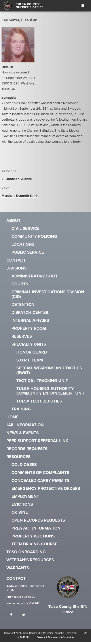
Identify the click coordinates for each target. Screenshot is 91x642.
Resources (18, 457)
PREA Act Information (36, 528)
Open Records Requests (38, 520)
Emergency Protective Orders (45, 488)
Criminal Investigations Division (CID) (47, 294)
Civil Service (25, 228)
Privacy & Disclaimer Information (55, 637)
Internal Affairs (30, 320)
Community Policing (34, 236)
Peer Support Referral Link (37, 441)
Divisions (16, 268)
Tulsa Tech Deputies (39, 401)
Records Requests (26, 449)
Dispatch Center (29, 312)
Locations (22, 244)
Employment (25, 496)
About (13, 220)
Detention (22, 304)
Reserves (21, 336)
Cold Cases (24, 464)
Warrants (17, 568)
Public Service (27, 252)
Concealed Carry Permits (40, 480)
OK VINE (19, 512)
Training (21, 409)
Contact (16, 260)
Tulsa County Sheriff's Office (30, 5)
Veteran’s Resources (30, 560)
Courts (19, 284)
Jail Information (25, 425)
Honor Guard (31, 352)
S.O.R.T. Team (29, 360)
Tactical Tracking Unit (42, 380)
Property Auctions (33, 536)
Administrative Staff (35, 276)
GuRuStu (25, 637)
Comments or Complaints (40, 472)
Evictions (22, 504)
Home (12, 417)
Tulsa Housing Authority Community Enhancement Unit (50, 391)
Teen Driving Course (34, 544)
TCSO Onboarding (26, 552)
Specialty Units (28, 344)
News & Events (22, 433)
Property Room (28, 328)
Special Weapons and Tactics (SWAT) (49, 370)
